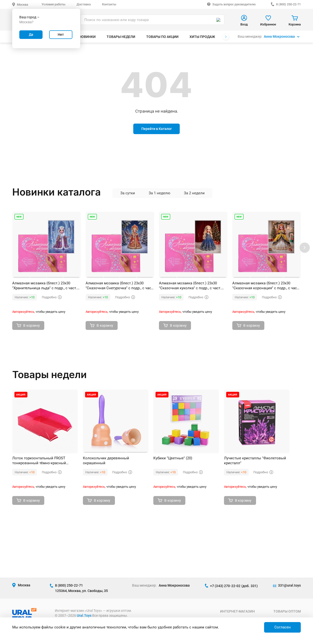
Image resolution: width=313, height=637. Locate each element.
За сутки (127, 193)
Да (31, 34)
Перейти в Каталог (156, 129)
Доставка (84, 4)
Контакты (109, 4)
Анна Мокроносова (279, 36)
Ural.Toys (84, 615)
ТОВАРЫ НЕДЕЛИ (121, 37)
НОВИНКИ (87, 37)
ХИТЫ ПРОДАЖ (202, 37)
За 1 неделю (159, 193)
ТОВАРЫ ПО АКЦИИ (162, 37)
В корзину (31, 325)
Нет (61, 34)
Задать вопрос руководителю (234, 4)
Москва (22, 4)
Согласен (282, 627)
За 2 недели (194, 193)
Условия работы (53, 4)
